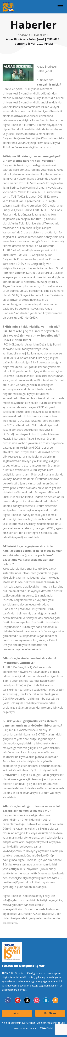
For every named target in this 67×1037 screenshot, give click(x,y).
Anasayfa (24, 35)
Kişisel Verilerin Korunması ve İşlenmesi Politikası (33, 1023)
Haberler (40, 35)
